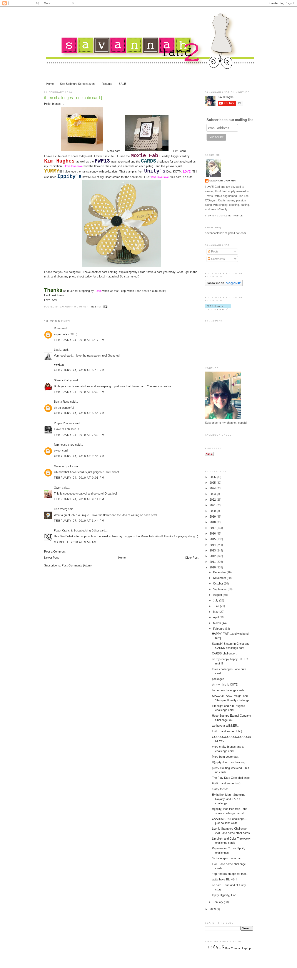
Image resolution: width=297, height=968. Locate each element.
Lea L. (58, 349)
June (216, 606)
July (216, 600)
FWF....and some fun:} (226, 783)
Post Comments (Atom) (77, 565)
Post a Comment (54, 551)
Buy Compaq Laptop (238, 948)
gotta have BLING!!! (224, 879)
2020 (213, 511)
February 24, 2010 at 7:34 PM (79, 456)
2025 (213, 482)
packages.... (220, 679)
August (218, 594)
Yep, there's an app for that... (230, 873)
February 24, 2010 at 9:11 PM (79, 499)
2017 (213, 528)
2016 (213, 533)
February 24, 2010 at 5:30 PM (79, 392)
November (220, 577)
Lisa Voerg (60, 509)
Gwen (57, 487)
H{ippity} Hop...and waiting (228, 762)
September (220, 589)
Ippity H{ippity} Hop (224, 895)
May (216, 611)
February (219, 628)
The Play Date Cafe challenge (231, 777)
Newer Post (51, 557)
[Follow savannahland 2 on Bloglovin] (224, 285)
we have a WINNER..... (226, 725)
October (218, 583)
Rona (57, 328)
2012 (213, 556)
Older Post (192, 557)
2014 (213, 544)
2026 (213, 477)
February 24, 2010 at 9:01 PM (79, 477)
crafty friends (220, 789)
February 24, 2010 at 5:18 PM (79, 370)
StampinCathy (63, 380)
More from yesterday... (226, 756)
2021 (213, 505)
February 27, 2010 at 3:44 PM (79, 520)
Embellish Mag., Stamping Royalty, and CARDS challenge (228, 799)
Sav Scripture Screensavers (77, 83)
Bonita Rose (61, 401)
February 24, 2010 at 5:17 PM (79, 340)
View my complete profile (224, 215)
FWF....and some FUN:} (227, 731)
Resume (107, 83)
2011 (213, 561)
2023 (213, 494)
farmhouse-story (64, 444)
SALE (122, 83)
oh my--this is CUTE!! (225, 684)
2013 (213, 550)
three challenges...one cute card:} (73, 98)
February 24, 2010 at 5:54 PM (79, 413)
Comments (217, 259)
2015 (213, 539)
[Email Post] (105, 307)
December (220, 572)
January (218, 902)
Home (50, 83)
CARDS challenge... (224, 653)
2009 (213, 909)
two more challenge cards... (229, 690)
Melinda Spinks (63, 466)
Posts (214, 251)
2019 (213, 516)
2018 (213, 522)
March (217, 623)
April (216, 617)
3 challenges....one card (227, 858)
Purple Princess (64, 423)
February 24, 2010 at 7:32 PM (79, 435)
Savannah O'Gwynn (222, 180)
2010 (213, 567)
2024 (213, 488)
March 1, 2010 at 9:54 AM (75, 542)
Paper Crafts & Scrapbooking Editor (76, 530)
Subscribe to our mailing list (230, 120)
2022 (213, 499)
